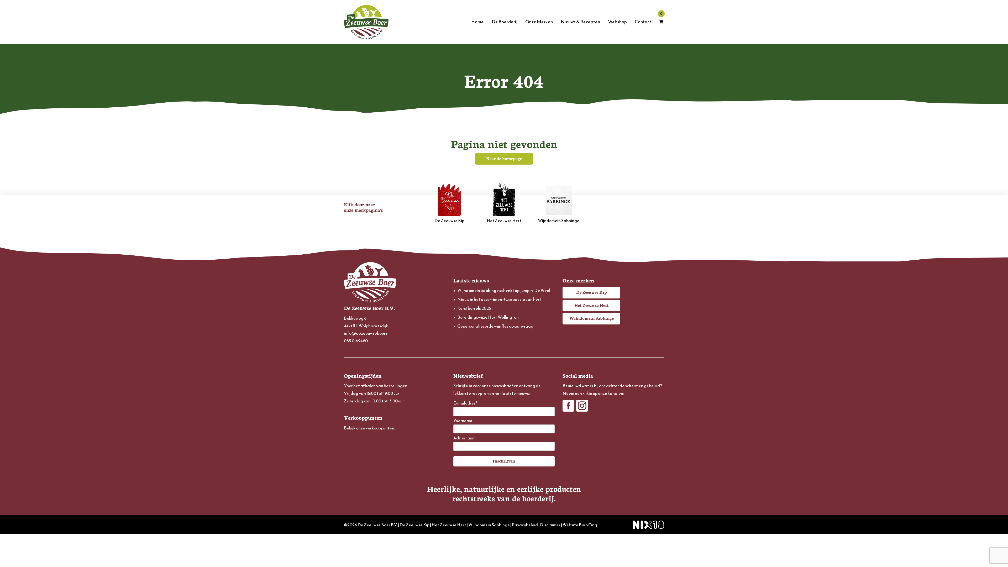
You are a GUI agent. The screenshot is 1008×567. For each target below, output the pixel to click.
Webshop (617, 21)
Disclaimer (550, 525)
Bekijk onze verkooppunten (369, 428)
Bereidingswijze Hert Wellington (488, 317)
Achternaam (464, 438)
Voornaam (462, 420)
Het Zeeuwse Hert (504, 220)
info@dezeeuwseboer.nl (367, 333)
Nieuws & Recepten (580, 21)
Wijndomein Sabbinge (558, 220)
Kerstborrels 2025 (474, 308)
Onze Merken (539, 21)
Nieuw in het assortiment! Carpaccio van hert (499, 299)
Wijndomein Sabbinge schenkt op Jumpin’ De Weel (503, 290)
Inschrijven (504, 461)
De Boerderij (504, 21)
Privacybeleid (525, 525)
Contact (643, 21)
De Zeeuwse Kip (449, 220)
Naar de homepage (504, 158)
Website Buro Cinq (580, 525)
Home (477, 21)
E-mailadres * (465, 403)
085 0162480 (356, 341)
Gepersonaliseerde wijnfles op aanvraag (495, 326)
